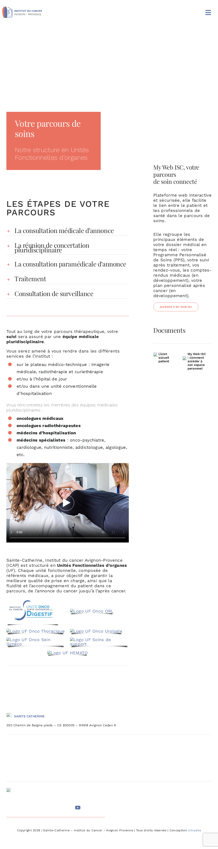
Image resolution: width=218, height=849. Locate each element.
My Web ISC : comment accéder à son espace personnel (197, 361)
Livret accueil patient (163, 357)
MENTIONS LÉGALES (126, 804)
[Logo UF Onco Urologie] (96, 631)
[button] (67, 231)
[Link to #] (9, 807)
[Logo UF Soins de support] (99, 639)
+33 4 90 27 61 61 (28, 791)
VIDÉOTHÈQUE (122, 797)
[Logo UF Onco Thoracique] (35, 631)
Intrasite (194, 830)
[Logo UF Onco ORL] (92, 611)
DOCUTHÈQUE (122, 790)
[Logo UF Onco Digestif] (32, 599)
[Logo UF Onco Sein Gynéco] (35, 639)
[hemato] (67, 652)
